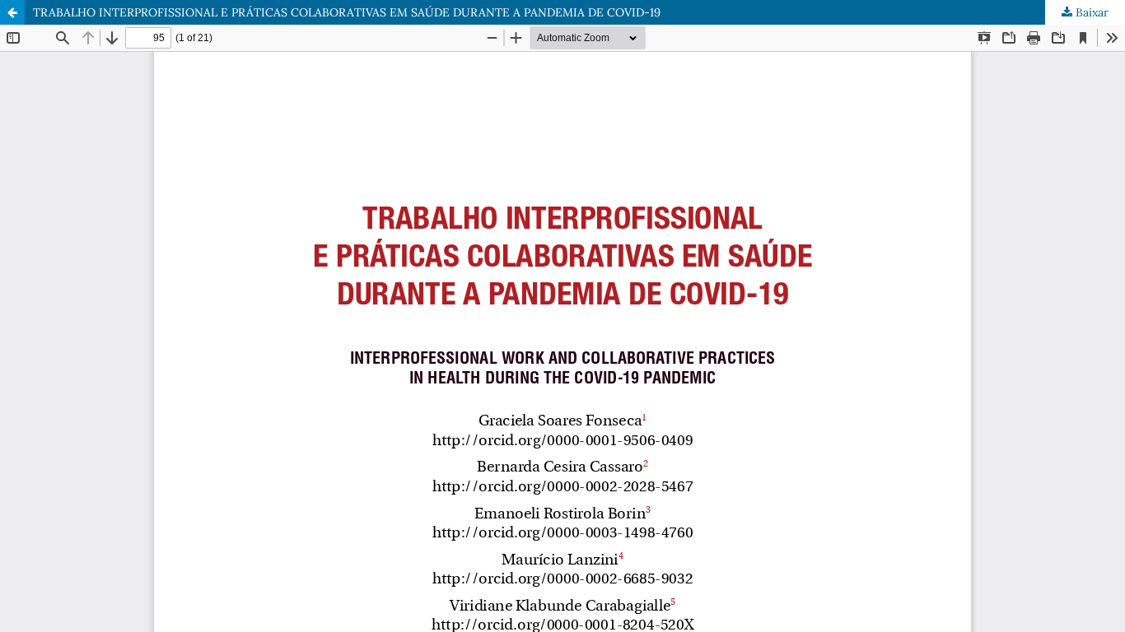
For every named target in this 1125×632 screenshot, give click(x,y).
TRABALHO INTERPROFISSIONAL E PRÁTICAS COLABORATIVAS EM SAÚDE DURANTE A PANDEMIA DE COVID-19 (347, 12)
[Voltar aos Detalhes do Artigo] (12, 12)
